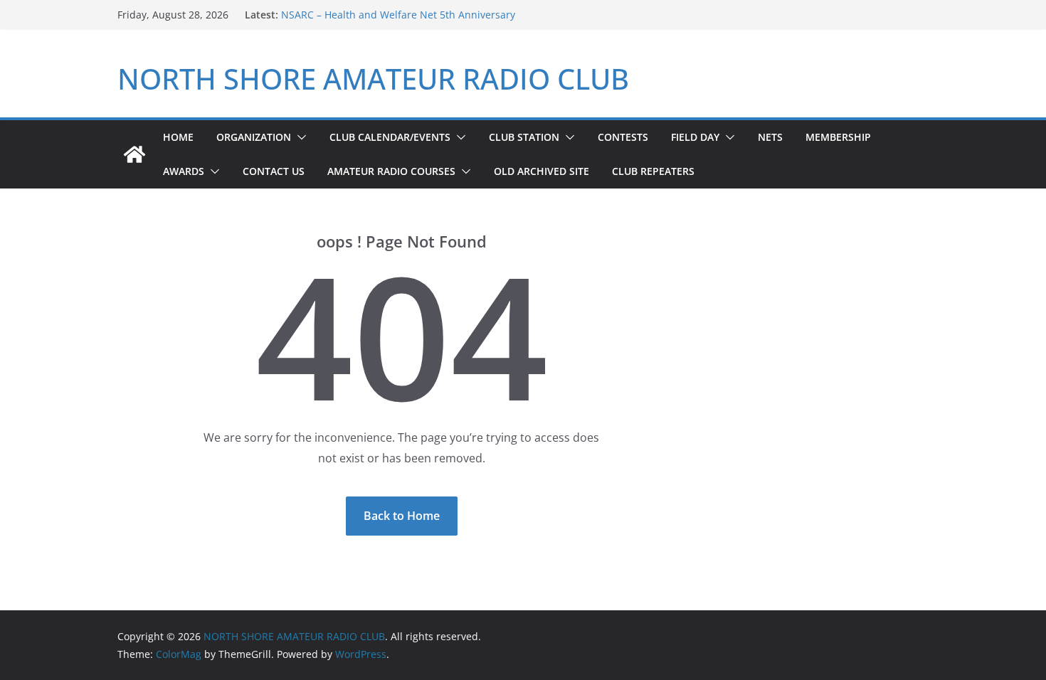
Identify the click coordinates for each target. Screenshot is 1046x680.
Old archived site (541, 171)
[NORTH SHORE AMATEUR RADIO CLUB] (134, 154)
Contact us (274, 171)
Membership (838, 137)
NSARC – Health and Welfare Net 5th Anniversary (398, 14)
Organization (253, 137)
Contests (623, 137)
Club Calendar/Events (389, 137)
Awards (183, 171)
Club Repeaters (653, 171)
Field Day (695, 137)
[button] (299, 137)
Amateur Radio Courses (391, 171)
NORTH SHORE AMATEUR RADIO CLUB (373, 78)
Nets (770, 137)
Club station (524, 137)
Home (178, 137)
